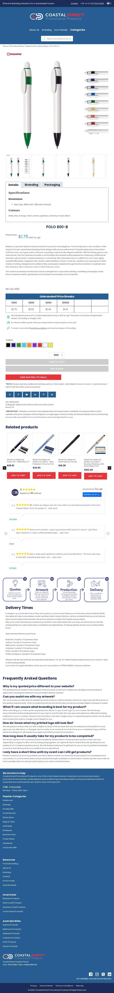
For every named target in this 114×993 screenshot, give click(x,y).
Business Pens (9, 834)
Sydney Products (10, 924)
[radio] (8, 345)
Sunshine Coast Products (14, 907)
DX (13, 407)
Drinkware (7, 830)
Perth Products (9, 942)
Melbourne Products (12, 929)
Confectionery (9, 813)
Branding (47, 29)
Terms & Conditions (64, 985)
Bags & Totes (9, 821)
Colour (9, 340)
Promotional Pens (16, 46)
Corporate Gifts (10, 847)
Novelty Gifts (8, 809)
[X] (10, 394)
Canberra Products (11, 937)
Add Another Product (33, 377)
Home (5, 46)
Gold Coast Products (12, 902)
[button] (108, 3)
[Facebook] (18, 394)
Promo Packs (9, 880)
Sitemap (80, 985)
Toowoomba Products (13, 911)
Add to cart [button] (44, 475)
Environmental (46, 985)
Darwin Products (10, 946)
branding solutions (38, 328)
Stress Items (8, 817)
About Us (34, 29)
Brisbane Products (11, 898)
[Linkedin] (35, 394)
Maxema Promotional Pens (37, 46)
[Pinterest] (44, 394)
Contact (74, 3)
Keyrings (7, 804)
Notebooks (8, 800)
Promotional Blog (10, 863)
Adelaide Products (11, 933)
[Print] (52, 394)
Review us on (90, 494)
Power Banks (8, 839)
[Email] (27, 394)
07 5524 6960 (15, 787)
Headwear (8, 843)
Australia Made (9, 885)
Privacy (33, 985)
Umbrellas (7, 826)
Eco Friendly (61, 29)
